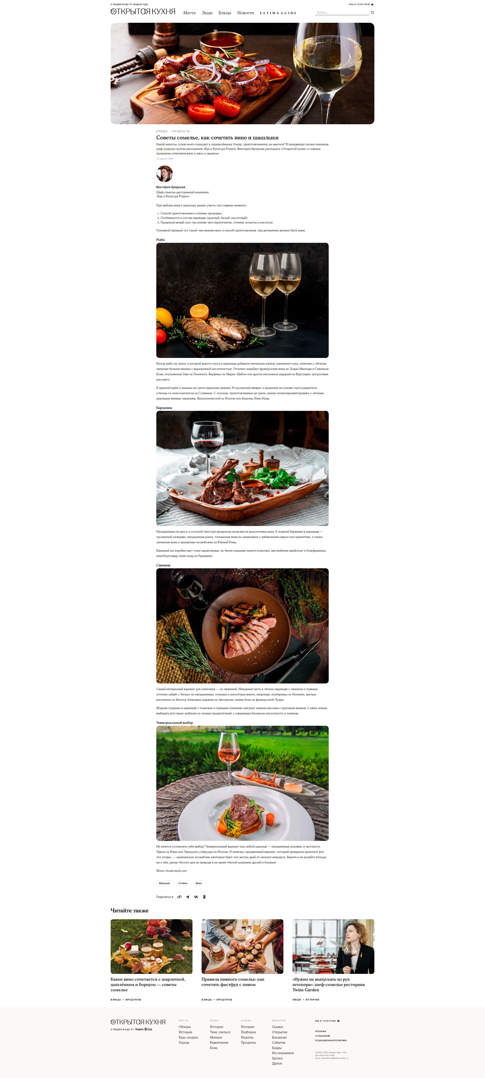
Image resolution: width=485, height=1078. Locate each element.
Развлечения (219, 1043)
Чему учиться (220, 1032)
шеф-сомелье (165, 149)
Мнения (216, 1038)
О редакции (322, 1036)
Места (189, 13)
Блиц (213, 1048)
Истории (312, 999)
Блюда (225, 13)
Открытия (279, 1032)
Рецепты (247, 1038)
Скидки (277, 1027)
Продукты (181, 131)
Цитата (277, 1059)
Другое (277, 1064)
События (278, 1043)
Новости (245, 13)
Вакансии (279, 1038)
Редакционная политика (331, 1040)
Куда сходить (188, 1038)
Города (184, 1043)
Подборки (248, 1032)
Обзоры (185, 1027)
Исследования (283, 1053)
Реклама (320, 1031)
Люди (207, 13)
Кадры (277, 1048)
